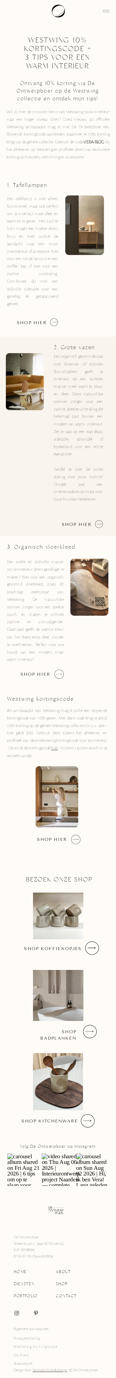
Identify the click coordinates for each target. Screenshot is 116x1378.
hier (54, 748)
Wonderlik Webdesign (50, 1370)
